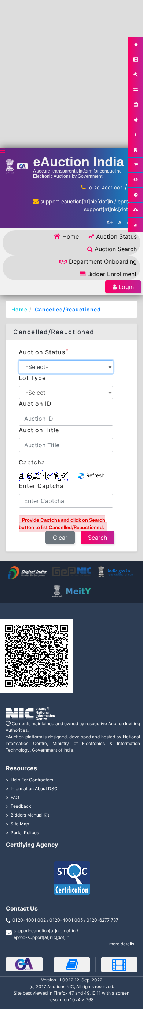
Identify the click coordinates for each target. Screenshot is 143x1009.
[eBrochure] (24, 964)
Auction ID (35, 403)
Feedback (21, 806)
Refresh (94, 475)
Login (126, 286)
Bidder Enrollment (112, 274)
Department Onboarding (103, 261)
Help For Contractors (32, 779)
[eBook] (72, 964)
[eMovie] (119, 964)
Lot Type (32, 377)
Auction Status (116, 236)
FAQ (15, 797)
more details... (123, 944)
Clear (60, 537)
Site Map (20, 824)
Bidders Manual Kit (30, 815)
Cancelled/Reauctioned (68, 309)
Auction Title (39, 430)
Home (70, 236)
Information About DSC (34, 788)
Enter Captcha (41, 485)
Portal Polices (25, 832)
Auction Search (116, 249)
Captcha (32, 462)
